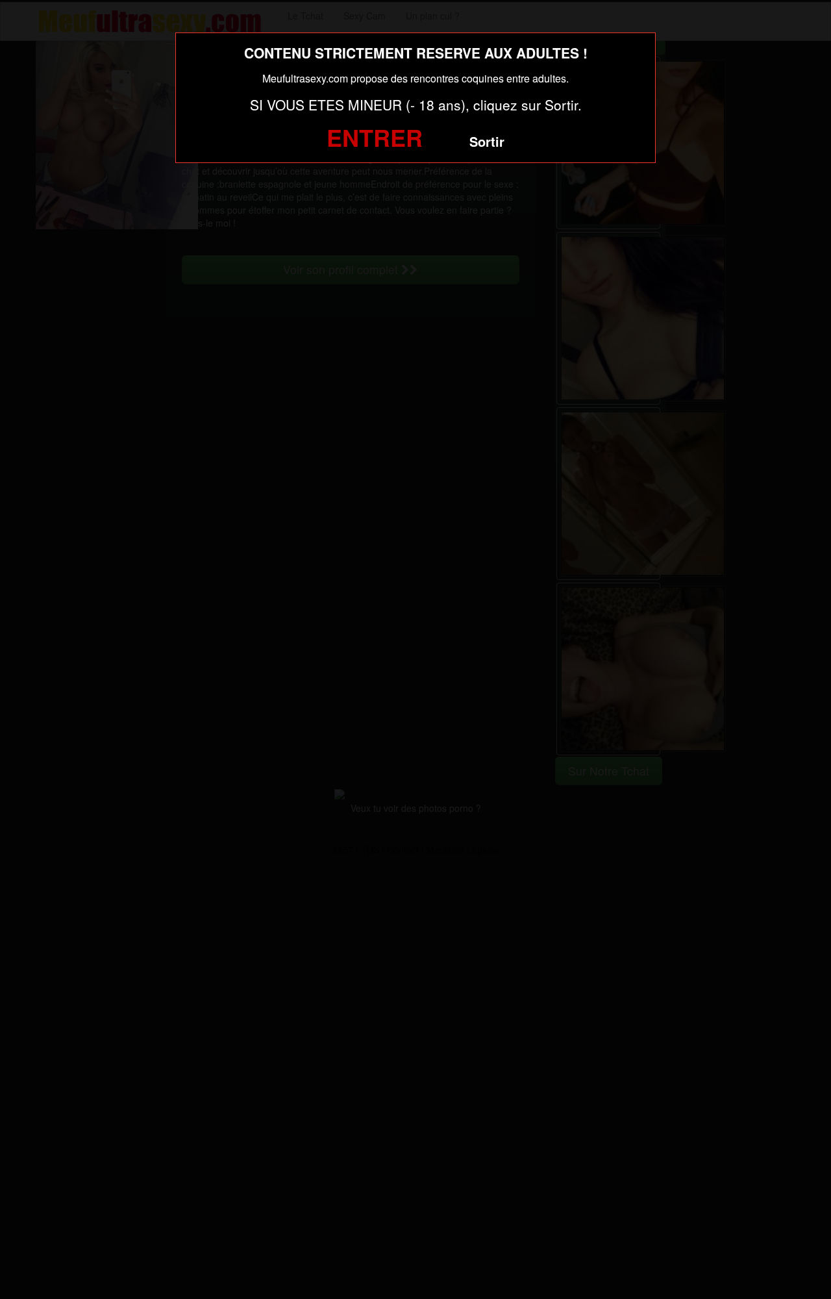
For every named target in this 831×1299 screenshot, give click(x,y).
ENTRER (375, 137)
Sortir (486, 141)
